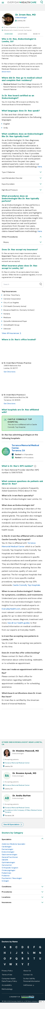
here (40, 166)
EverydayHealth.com (11, 609)
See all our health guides (18, 623)
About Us (27, 970)
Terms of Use (7, 974)
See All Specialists (11, 824)
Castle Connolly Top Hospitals (26, 585)
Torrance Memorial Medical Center (17, 763)
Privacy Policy (7, 970)
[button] (41, 2)
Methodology (7, 989)
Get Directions (9, 372)
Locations (22, 34)
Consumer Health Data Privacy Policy (9, 979)
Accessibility (7, 985)
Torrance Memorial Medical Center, (17, 808)
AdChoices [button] (27, 985)
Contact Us (28, 974)
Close (40, 1001)
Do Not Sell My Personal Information (31, 979)
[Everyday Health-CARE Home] (22, 2)
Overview (9, 34)
